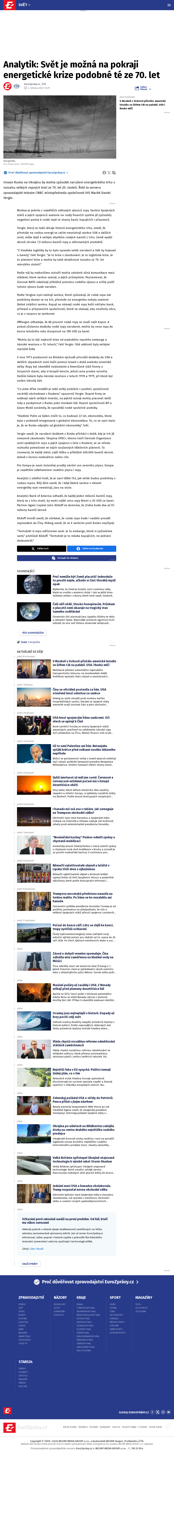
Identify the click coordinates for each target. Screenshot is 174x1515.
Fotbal (113, 1308)
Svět (23, 5)
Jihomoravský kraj (86, 1311)
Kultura (23, 1318)
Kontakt (94, 1427)
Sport (22, 1311)
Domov (22, 1304)
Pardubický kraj (85, 1340)
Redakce (83, 1427)
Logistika (23, 1322)
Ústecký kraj (83, 1318)
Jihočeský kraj (84, 1322)
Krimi (21, 1329)
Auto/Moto (141, 1308)
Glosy (57, 1308)
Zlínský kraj (83, 1333)
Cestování (140, 1311)
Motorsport (116, 1315)
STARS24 (26, 1362)
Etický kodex (70, 1427)
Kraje (81, 1297)
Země (24, 642)
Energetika (34, 642)
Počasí (22, 1326)
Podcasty (59, 1315)
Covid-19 (23, 1343)
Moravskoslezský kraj (88, 1315)
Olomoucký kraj (85, 1326)
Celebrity (23, 1372)
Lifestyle (23, 1376)
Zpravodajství (31, 1297)
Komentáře (59, 1311)
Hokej (113, 1304)
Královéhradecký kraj (88, 1336)
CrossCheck (25, 1340)
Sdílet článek (143, 88)
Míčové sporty (117, 1322)
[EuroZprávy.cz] (11, 5)
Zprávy (22, 1368)
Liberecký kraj (84, 1343)
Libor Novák (36, 1248)
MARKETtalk (24, 1336)
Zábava (22, 1383)
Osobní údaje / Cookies (134, 1427)
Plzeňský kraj (84, 1329)
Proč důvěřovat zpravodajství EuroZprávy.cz (36, 172)
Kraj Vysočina (84, 1350)
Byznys (22, 1315)
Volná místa (155, 1427)
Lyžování (114, 1326)
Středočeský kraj (86, 1308)
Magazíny (143, 1297)
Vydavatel (105, 1427)
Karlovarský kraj (85, 1347)
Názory (60, 1297)
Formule (114, 1318)
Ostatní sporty (118, 1333)
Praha (80, 1304)
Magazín (23, 1333)
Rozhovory (60, 1304)
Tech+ (138, 1304)
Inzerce (116, 1427)
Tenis (112, 1311)
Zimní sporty (116, 1329)
